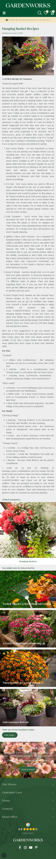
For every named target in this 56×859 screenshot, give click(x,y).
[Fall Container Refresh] (28, 707)
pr (36, 847)
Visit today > (9, 735)
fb (20, 847)
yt (31, 847)
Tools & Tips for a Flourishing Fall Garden (27, 603)
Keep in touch (28, 769)
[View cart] (52, 13)
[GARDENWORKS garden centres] (28, 5)
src (40, 13)
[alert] (3, 855)
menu (4, 13)
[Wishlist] (46, 13)
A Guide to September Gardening (22, 643)
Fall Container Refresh (16, 722)
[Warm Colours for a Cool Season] (28, 668)
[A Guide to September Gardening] (28, 628)
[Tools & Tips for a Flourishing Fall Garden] (28, 589)
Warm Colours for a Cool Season (22, 682)
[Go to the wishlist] (46, 13)
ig (25, 847)
